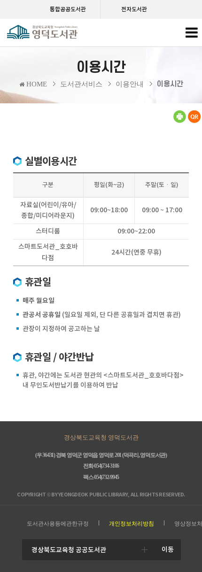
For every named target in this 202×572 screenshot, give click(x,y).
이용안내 (130, 84)
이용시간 (170, 84)
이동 (168, 549)
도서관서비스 (81, 84)
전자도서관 (134, 9)
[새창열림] (179, 120)
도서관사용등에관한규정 (58, 523)
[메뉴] (191, 35)
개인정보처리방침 (131, 523)
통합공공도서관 (68, 9)
